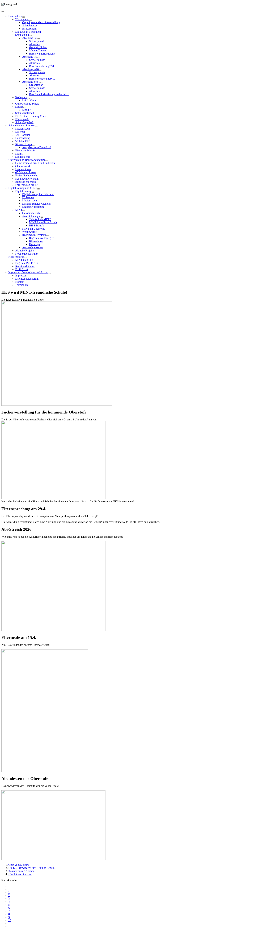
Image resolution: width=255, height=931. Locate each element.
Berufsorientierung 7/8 (41, 66)
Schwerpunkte (37, 41)
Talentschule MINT (40, 219)
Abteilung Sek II (31, 81)
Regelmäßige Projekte (34, 234)
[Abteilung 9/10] (40, 70)
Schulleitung (22, 34)
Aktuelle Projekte (24, 250)
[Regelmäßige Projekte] (47, 235)
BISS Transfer (37, 225)
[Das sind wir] (23, 17)
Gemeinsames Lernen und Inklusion (35, 163)
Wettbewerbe (29, 231)
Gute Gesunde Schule (27, 103)
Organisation (36, 84)
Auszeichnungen (31, 216)
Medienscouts (22, 128)
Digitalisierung (23, 191)
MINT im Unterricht (33, 228)
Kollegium (21, 97)
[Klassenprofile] (25, 257)
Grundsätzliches (38, 47)
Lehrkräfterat (29, 100)
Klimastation (36, 241)
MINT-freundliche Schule (43, 222)
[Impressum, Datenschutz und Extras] (49, 273)
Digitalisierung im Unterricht (38, 194)
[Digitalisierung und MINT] (38, 188)
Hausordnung (29, 28)
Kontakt (19, 281)
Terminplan (21, 284)
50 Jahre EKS (23, 141)
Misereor (20, 131)
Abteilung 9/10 (30, 69)
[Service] (24, 107)
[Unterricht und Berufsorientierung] (46, 160)
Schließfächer (22, 156)
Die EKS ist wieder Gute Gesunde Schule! (31, 867)
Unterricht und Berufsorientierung (26, 159)
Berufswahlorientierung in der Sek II (49, 94)
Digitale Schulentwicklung (36, 203)
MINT (18, 209)
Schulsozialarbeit (24, 112)
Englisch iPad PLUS (26, 263)
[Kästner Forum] (33, 145)
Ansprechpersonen (32, 247)
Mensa (19, 153)
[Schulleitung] (30, 35)
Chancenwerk (23, 166)
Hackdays (34, 244)
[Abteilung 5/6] (38, 38)
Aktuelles (34, 44)
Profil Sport (21, 269)
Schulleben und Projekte (21, 125)
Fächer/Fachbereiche (26, 175)
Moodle (26, 109)
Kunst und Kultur (25, 266)
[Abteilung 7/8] (38, 57)
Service (19, 106)
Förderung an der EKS (27, 184)
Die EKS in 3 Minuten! (28, 31)
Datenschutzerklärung (27, 278)
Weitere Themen (38, 50)
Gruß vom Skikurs (18, 864)
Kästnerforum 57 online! (21, 871)
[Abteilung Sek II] (41, 82)
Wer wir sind (22, 19)
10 (9, 920)
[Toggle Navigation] (2, 11)
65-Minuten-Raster (25, 172)
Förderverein (22, 119)
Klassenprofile (16, 256)
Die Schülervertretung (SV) (30, 116)
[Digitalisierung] (32, 192)
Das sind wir (15, 16)
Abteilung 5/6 (29, 37)
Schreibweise (29, 25)
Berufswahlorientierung (42, 53)
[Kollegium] (28, 98)
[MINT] (23, 210)
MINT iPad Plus (24, 259)
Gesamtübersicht (31, 213)
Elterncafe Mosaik (25, 150)
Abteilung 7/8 (29, 56)
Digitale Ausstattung (33, 206)
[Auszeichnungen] (42, 217)
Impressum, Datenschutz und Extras (28, 272)
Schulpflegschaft (24, 122)
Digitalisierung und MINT (22, 188)
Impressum (21, 275)
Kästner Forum (23, 144)
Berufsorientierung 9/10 (42, 78)
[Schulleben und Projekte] (36, 126)
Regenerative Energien (41, 238)
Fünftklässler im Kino (20, 874)
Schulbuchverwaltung (27, 178)
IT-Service (28, 197)
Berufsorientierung (25, 181)
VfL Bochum (22, 134)
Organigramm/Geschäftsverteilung (41, 22)
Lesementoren (23, 169)
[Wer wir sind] (30, 20)
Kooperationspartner (26, 253)
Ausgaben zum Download (36, 147)
